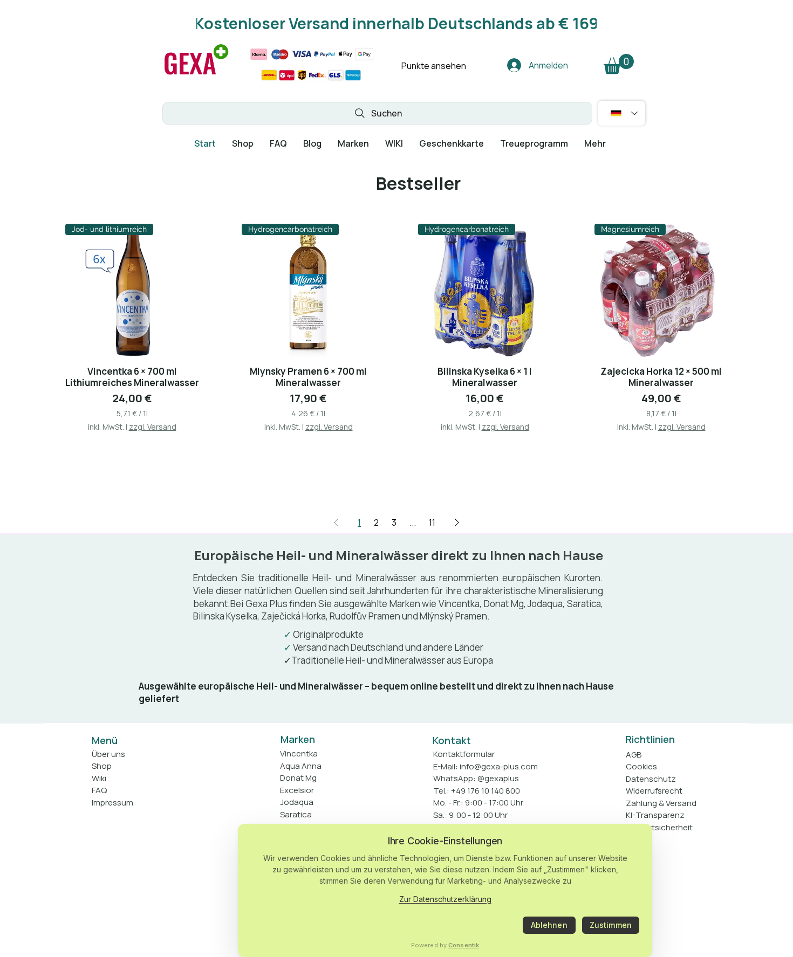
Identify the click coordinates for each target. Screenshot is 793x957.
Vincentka (299, 753)
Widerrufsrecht (654, 790)
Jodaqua (296, 802)
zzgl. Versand (152, 426)
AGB (633, 754)
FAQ (99, 790)
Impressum (112, 802)
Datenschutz (651, 778)
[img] (196, 75)
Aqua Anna (301, 766)
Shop (102, 766)
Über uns (108, 754)
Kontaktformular (464, 754)
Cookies (641, 766)
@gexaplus (498, 778)
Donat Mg (298, 777)
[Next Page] (456, 522)
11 (432, 522)
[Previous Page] (336, 522)
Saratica (296, 814)
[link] (619, 64)
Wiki (99, 778)
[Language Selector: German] (621, 113)
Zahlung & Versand (661, 803)
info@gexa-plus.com (499, 766)
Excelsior (297, 790)
